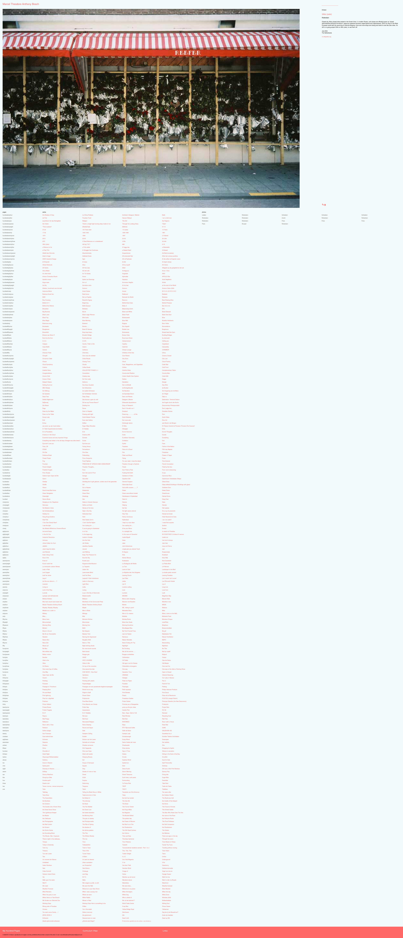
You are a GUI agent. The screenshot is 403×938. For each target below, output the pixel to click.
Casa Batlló (46, 347)
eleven (5, 760)
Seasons (45, 742)
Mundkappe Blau (127, 628)
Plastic (124, 695)
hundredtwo (6, 493)
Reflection (45, 722)
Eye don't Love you (48, 443)
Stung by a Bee (47, 777)
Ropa (123, 725)
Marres (124, 605)
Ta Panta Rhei (126, 783)
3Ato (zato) (327, 14)
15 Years (164, 230)
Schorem (45, 739)
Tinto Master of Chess (168, 842)
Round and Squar (87, 728)
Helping (124, 505)
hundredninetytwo (8, 297)
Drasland (125, 411)
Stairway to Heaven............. (51, 769)
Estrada (84, 438)
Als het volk (85, 271)
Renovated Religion (88, 722)
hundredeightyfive (8, 276)
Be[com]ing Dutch (127, 309)
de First (45, 218)
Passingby (125, 687)
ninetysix (5, 511)
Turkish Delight (126, 854)
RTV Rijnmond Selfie (128, 728)
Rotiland (45, 728)
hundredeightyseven (8, 282)
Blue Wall (125, 320)
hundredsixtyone (7, 320)
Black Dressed (166, 312)
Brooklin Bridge (87, 335)
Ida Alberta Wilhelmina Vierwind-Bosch (54, 528)
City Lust (164, 359)
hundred (5, 499)
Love (123, 590)
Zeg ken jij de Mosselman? (170, 912)
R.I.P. (44, 713)
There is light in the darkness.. (52, 839)
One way (125, 669)
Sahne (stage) (47, 731)
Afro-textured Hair (127, 256)
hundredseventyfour (8, 244)
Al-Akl (124, 262)
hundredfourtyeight (8, 359)
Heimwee (45, 505)
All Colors (165, 265)
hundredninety (7, 291)
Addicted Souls (86, 256)
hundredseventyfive (8, 247)
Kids (123, 555)
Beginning (85, 303)
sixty (4, 616)
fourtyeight (6, 651)
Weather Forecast (48, 889)
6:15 (163, 244)
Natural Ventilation (167, 637)
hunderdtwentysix (8, 423)
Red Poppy (46, 719)
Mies (163, 610)
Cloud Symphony (48, 364)
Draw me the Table (48, 414)
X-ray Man (125, 906)
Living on (45, 587)
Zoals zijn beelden (167, 915)
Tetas (124, 795)
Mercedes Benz (126, 610)
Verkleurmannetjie (167, 868)
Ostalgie (124, 678)
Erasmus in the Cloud (49, 435)
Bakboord (125, 294)
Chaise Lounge (126, 350)
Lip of (164, 584)
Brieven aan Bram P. (49, 335)
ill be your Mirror (127, 528)
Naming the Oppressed (89, 637)
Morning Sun (86, 625)
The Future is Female (168, 807)
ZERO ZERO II (47, 915)
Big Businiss (46, 312)
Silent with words (87, 754)
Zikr (123, 915)
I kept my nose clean (128, 522)
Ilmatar (164, 528)
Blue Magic (46, 320)
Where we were (87, 895)
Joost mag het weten (49, 549)
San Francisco (47, 733)
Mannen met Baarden (128, 602)
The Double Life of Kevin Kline (52, 807)
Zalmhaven (125, 912)
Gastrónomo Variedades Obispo (171, 479)
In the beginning (87, 534)
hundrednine (6, 473)
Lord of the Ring (47, 590)
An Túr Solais (86, 273)
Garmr (44, 479)
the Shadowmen (167, 827)
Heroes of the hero (88, 508)
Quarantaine (86, 710)
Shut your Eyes (87, 751)
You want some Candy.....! (50, 912)
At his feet (125, 285)
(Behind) (124, 227)
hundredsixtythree (8, 315)
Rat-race (84, 716)
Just (163, 549)
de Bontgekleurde (127, 388)
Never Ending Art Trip (128, 643)
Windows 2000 (166, 897)
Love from (165, 590)
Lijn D (124, 584)
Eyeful (124, 443)
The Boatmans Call (168, 798)
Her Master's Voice (48, 508)
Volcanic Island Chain (49, 874)
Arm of (84, 282)
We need (45, 886)
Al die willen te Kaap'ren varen (171, 259)
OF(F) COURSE (87, 660)
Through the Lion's (167, 839)
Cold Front (165, 367)
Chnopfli (45, 356)
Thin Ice (84, 839)
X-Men (84, 906)
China (164, 353)
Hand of (124, 499)
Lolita (84, 587)
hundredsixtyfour (7, 215)
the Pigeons (165, 221)
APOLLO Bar (166, 276)
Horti (83, 517)
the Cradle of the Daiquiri (169, 801)
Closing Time (86, 361)
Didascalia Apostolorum (129, 402)
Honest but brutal (167, 514)
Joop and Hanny (167, 546)
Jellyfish (45, 546)
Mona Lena (46, 619)
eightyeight (6, 534)
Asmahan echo (86, 285)
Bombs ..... (85, 326)
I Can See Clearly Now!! (50, 522)
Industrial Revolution (49, 537)
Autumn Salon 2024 (168, 288)
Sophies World (126, 760)
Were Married (166, 889)
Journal (84, 549)
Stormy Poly (165, 771)
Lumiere (124, 593)
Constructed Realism (128, 373)
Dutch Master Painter (88, 417)
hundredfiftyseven (8, 332)
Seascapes (165, 739)
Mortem (45, 628)
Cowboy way (86, 376)
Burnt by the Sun (48, 338)
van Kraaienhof (86, 865)
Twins (164, 854)
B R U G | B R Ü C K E (169, 291)
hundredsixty (6, 323)
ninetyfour (6, 517)
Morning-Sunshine (127, 625)
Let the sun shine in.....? (50, 581)
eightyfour (6, 546)
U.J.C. (124, 856)
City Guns (125, 359)
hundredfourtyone (8, 379)
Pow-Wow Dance (87, 701)
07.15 (164, 227)
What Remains (47, 892)
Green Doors (166, 490)
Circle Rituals (86, 359)
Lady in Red (46, 569)
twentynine (6, 707)
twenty (5, 733)
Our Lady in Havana (168, 678)
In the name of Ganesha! (129, 534)
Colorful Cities (126, 370)
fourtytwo (5, 669)
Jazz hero (165, 543)
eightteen (5, 739)
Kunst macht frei (47, 564)
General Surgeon (127, 482)
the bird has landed (128, 798)
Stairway (164, 766)
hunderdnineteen (8, 443)
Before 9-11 (46, 303)
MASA (164, 605)
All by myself (126, 265)
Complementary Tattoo (169, 370)
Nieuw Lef (45, 646)
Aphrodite (125, 276)
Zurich (283, 218)
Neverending (166, 643)
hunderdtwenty (7, 440)
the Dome (165, 804)
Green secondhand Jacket (130, 493)
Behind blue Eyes (127, 303)
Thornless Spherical (128, 839)
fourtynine (6, 648)
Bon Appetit (125, 326)
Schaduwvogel (126, 736)
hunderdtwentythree (8, 432)
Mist (83, 616)
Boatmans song (47, 323)
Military (45, 613)
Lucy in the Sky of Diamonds (90, 593)
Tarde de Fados (166, 786)
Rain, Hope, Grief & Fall (129, 713)
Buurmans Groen (127, 338)
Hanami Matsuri (127, 218)
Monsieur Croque (167, 619)
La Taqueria (85, 566)
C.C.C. (45, 341)
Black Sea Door (166, 315)
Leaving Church (126, 575)
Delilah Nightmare (48, 399)
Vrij (43, 877)
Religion (84, 221)
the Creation (46, 804)
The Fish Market (87, 807)
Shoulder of (46, 751)
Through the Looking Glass (130, 224)
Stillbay (45, 771)
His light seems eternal (129, 511)
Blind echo (85, 317)
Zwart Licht (125, 918)
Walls (84, 880)
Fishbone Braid (47, 455)
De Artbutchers (86, 388)
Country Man (166, 373)
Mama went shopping (128, 599)
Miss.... (45, 616)
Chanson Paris (47, 353)
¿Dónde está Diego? (88, 921)
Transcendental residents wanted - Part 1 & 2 (135, 848)
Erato (124, 435)
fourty (4, 675)
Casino (84, 347)
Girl (83, 484)
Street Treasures (127, 774)
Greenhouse (165, 493)
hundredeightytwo (8, 268)
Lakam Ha (85, 569)
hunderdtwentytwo (8, 435)
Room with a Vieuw (168, 722)
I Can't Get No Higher (88, 522)
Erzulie (164, 435)
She (163, 745)
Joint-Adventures (127, 546)
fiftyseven (5, 625)
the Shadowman (127, 827)
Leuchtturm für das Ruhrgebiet (52, 221)
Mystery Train (86, 634)
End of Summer (127, 432)
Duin (163, 414)
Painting (45, 681)
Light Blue (85, 584)
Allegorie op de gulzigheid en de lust (173, 268)
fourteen (5, 751)
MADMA (124, 596)
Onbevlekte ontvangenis (129, 666)
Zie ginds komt (86, 915)
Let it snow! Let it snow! (169, 578)
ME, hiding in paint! (128, 608)
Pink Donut (165, 692)
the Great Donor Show (49, 810)
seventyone (6, 584)
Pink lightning (47, 695)
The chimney (86, 801)
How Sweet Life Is (87, 520)
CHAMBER (165, 350)
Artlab (164, 282)
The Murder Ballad (127, 815)
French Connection (167, 464)
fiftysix (4, 628)
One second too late (88, 669)
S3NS (164, 728)
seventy (5, 587)
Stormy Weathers (48, 774)
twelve (4, 757)
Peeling (164, 687)
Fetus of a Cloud (127, 449)
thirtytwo (5, 698)
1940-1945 (85, 233)
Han (83, 499)
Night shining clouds (88, 646)
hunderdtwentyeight (8, 417)
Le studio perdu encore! (169, 572)
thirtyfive (5, 689)
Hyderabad (125, 520)
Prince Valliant (47, 704)
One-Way (45, 672)
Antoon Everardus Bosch (50, 276)
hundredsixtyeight (8, 227)
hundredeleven (7, 467)
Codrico (45, 367)
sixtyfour (5, 605)
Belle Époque (86, 306)
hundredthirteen (7, 461)
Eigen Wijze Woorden (88, 426)
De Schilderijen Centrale (89, 394)
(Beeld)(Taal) (86, 227)
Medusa (164, 608)
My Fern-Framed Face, (129, 631)
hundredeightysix (8, 279)
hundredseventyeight (9, 256)
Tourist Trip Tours (167, 845)
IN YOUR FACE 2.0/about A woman (173, 534)
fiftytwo (5, 640)
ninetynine (6, 502)
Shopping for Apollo (168, 748)
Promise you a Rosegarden (130, 704)
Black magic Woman (88, 315)
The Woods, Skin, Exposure (51, 836)
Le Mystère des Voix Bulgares (131, 572)
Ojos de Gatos (166, 660)
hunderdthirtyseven (8, 391)
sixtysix (5, 599)
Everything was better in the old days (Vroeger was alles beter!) (61, 440)
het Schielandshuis (48, 511)
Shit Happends (86, 748)
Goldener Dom (166, 487)
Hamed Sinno (166, 496)
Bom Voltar (165, 323)
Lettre (124, 581)
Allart (123, 268)
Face (163, 443)
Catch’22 (125, 347)
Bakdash (164, 294)
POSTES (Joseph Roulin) (169, 698)
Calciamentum (126, 341)
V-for (163, 862)
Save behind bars (48, 736)
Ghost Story (165, 482)
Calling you (165, 341)
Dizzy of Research (127, 405)
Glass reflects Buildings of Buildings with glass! (176, 484)
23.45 (124, 238)
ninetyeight (6, 505)
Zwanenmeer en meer (89, 918)
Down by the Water (48, 411)
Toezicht (124, 845)
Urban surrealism (87, 862)
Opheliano (85, 675)
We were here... (127, 886)
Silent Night (46, 754)
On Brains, (46, 666)
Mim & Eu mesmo (127, 613)
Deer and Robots (127, 397)
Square (84, 766)
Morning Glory (47, 625)
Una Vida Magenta (127, 859)
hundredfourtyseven (8, 361)
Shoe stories (126, 748)
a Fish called (86, 247)
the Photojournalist (88, 821)
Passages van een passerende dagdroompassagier (97, 687)
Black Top (45, 317)
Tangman (85, 786)
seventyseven (7, 566)
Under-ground (166, 859)
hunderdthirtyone (8, 408)
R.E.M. (164, 710)
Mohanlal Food (166, 616)
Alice (83, 265)
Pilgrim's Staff (86, 692)
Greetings (85, 496)
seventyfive (6, 572)
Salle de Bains (126, 731)
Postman (45, 701)
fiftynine (5, 619)
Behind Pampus (167, 303)
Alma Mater (46, 271)
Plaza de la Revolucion (169, 695)
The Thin (85, 833)
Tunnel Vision (86, 854)
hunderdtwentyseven (9, 420)
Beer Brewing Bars (167, 300)
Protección (165, 704)
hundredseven (7, 479)
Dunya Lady (46, 417)
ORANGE (125, 675)
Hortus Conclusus (127, 517)
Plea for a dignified (48, 698)
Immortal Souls (47, 531)
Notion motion (47, 654)
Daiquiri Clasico (47, 382)
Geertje (45, 482)
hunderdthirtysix (7, 394)
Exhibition (125, 440)
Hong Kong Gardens (49, 517)
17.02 (44, 233)
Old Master (165, 663)
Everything (165, 438)
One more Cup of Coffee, (50, 669)
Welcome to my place (128, 889)
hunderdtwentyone (8, 438)
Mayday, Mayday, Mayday (50, 608)
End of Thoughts (167, 432)
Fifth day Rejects (167, 449)
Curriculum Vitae (90, 930)
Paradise (125, 684)
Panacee (45, 684)
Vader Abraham (47, 865)
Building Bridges (167, 335)
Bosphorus (165, 329)
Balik (163, 215)
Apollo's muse (47, 279)
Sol (83, 760)
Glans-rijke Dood (127, 484)
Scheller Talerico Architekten (170, 736)
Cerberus (85, 350)
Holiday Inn (46, 514)
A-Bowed (165, 250)
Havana (124, 502)
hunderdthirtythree (8, 402)
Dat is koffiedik (126, 385)
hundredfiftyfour (7, 341)
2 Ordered (165, 235)
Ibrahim (164, 525)
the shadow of (86, 827)
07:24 (44, 230)
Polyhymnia (85, 698)
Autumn (84, 288)
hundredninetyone (8, 294)
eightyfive (5, 543)
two (4, 786)
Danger (164, 382)
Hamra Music (46, 499)
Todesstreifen (86, 845)
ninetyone (5, 525)
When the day (166, 892)
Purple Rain (165, 707)
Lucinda (45, 593)
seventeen (6, 742)
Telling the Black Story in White (91, 792)
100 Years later (86, 230)
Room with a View (48, 725)
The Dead (125, 804)
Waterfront (165, 883)
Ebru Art (164, 420)
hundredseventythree (9, 241)
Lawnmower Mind (87, 572)
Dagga (164, 379)
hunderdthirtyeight (8, 388)
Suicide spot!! (47, 780)
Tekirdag (45, 792)
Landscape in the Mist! (169, 569)
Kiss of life (46, 558)
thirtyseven (6, 684)
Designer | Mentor (127, 399)
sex (4, 774)
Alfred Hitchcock (47, 265)
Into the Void (86, 540)
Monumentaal (47, 622)
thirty (4, 704)
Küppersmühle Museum (89, 564)
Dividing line (86, 405)
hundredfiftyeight (7, 329)
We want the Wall (87, 886)
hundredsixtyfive (7, 218)
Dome (84, 408)
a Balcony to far (47, 247)
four (4, 780)
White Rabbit (86, 897)
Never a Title (86, 643)
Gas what (85, 479)
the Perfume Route (168, 818)
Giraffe (44, 484)
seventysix (6, 569)
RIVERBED (125, 722)
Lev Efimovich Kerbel (168, 581)
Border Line (125, 329)
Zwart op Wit (166, 918)
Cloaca (45, 361)
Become (124, 300)
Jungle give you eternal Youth (131, 549)
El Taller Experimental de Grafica (52, 429)
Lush (163, 593)
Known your (85, 561)
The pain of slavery (88, 818)
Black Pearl (125, 315)
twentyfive (6, 719)
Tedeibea (165, 789)
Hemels (164, 505)
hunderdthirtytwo (7, 405)
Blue (163, 317)
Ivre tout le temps (167, 540)
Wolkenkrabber (166, 900)
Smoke (124, 757)
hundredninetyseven (8, 312)
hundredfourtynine (8, 356)
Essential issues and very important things (55, 438)
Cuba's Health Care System (130, 376)
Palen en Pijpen (127, 681)
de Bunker (165, 388)
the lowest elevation (88, 813)
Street (84, 774)
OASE (84, 657)
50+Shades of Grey (48, 215)
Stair (123, 766)
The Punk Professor (168, 821)
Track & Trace (86, 848)
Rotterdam (245, 215)
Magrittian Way (166, 596)
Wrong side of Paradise (49, 906)
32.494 (164, 241)
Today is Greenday (48, 845)
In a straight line (127, 531)
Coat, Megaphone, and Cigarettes (132, 364)
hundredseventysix (8, 250)
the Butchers (46, 801)
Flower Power (47, 458)
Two (44, 856)
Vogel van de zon (167, 871)
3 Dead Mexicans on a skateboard (92, 241)
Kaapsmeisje (166, 552)
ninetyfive (5, 514)
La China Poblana (87, 215)
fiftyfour (5, 634)
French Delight (47, 467)
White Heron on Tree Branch (51, 897)
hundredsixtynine (8, 230)
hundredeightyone (8, 265)
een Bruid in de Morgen (169, 423)
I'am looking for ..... (88, 525)
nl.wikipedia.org (326, 37)
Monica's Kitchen (87, 619)
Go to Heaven (86, 487)
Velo (44, 868)
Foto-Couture (166, 461)
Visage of (125, 871)
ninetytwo (5, 522)
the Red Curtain (47, 824)
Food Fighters (86, 461)
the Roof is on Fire (127, 824)
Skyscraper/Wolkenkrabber (50, 757)
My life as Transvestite (49, 634)
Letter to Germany (87, 581)
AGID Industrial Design (49, 259)
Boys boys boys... (87, 332)
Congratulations (47, 373)
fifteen (4, 748)
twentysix (5, 716)
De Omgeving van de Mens (170, 391)
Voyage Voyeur (166, 874)
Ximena (45, 909)
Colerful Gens (47, 370)
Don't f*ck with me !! (128, 408)
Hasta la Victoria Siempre (90, 502)
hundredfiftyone (7, 350)
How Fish (45, 520)
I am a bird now (166, 218)
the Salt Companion (168, 824)
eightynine (6, 531)
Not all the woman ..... (129, 651)
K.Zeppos (125, 552)
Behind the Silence (48, 306)
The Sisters (165, 830)
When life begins (127, 892)
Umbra (164, 856)
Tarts (44, 789)
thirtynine (5, 678)
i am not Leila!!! (167, 520)
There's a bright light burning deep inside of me (96, 224)
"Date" (164, 224)
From (84, 470)
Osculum (85, 678)
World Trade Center (128, 903)
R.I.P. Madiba (86, 713)
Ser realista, (165, 742)
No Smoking (126, 648)
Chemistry (85, 353)
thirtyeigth (6, 681)
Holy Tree (125, 514)
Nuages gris (85, 654)
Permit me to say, (87, 689)
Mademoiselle (86, 596)
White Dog (125, 895)
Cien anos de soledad (88, 356)
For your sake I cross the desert (131, 461)
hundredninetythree (8, 300)
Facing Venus (86, 446)
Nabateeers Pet (166, 634)
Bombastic (46, 326)
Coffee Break (86, 367)
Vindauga (85, 871)
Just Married (46, 552)
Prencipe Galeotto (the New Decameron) (174, 701)
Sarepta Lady (126, 733)
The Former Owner (128, 807)
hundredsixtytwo (7, 317)
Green (124, 490)
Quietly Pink (126, 710)
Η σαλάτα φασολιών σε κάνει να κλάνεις (136, 921)
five (4, 777)
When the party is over (49, 895)
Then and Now (126, 836)
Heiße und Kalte (87, 505)
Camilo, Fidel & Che (88, 344)
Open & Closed (166, 672)
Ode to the (46, 660)
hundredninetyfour (8, 303)
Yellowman (165, 909)
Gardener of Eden (127, 476)
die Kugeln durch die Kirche (170, 402)
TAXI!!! (124, 789)
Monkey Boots (126, 619)
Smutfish (164, 757)
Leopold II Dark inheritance (90, 578)
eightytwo (5, 552)
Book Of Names (87, 329)
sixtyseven (6, 596)
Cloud (124, 361)
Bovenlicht (46, 332)
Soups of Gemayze (88, 763)
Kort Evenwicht (166, 561)
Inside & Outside (87, 537)
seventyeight (6, 564)
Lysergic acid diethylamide (50, 596)
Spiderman (125, 763)
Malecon (84, 599)
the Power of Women (128, 821)
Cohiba (124, 367)
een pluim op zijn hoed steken (51, 426)
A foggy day (125, 247)
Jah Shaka (85, 543)
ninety (4, 528)
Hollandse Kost (86, 514)
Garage (84, 476)
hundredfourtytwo (8, 376)
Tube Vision (165, 851)
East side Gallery (87, 420)
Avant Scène (86, 291)
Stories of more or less (89, 771)
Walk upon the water (49, 880)
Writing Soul (165, 903)
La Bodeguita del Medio (129, 564)
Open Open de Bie (48, 675)
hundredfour (6, 487)
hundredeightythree (8, 271)
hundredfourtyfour (8, 370)
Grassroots (85, 490)
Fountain (45, 464)
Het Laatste (165, 508)
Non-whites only (47, 651)
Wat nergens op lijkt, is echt (90, 883)
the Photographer (48, 821)
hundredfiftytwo (7, 347)
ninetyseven (6, 508)
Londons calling (126, 587)
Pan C (164, 681)
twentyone (6, 731)
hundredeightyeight (8, 285)
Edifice (84, 423)
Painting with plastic (88, 681)
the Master (46, 815)
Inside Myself (126, 537)
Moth (83, 628)
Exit (163, 440)
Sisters (124, 754)
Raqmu (45, 716)
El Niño (124, 426)
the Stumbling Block (49, 833)
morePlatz (165, 622)
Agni (83, 259)
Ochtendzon (125, 657)
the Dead (85, 804)
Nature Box (46, 640)
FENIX (45, 449)
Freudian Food (86, 218)
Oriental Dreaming (167, 675)
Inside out (165, 537)
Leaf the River (86, 575)
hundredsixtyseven (8, 224)
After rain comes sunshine (170, 256)
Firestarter (165, 452)
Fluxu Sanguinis (87, 458)
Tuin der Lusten (47, 854)
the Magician (126, 813)
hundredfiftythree (8, 344)
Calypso (45, 344)
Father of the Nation (168, 446)
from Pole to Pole (127, 470)
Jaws (123, 543)
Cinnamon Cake (47, 359)
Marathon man (166, 602)
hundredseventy (7, 233)
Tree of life (85, 851)
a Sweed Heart (126, 250)
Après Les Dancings (88, 279)
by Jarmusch (166, 338)
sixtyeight (5, 593)
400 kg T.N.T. (86, 244)
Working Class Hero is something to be (94, 903)
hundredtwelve (7, 464)
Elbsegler (125, 429)
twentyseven (6, 713)
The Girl (124, 221)
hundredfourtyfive (8, 367)
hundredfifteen (7, 455)
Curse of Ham (47, 379)
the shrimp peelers (87, 830)
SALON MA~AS (167, 731)
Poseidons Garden (127, 698)
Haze (163, 502)
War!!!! (44, 883)
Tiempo (45, 842)
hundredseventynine (8, 259)
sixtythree (5, 608)
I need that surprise (168, 522)
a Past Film (46, 250)
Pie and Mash (47, 692)
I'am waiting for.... (127, 525)
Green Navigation (48, 493)
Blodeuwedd (126, 317)
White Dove (165, 895)
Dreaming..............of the (129, 414)
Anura (84, 276)
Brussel (244, 224)
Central (45, 350)
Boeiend (84, 323)
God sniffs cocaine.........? (130, 487)
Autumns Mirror (47, 291)
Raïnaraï (164, 713)
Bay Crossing (46, 300)
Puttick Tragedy (47, 710)
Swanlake (165, 780)
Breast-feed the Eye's (168, 332)
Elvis (163, 429)
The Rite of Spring (87, 824)
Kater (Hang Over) (48, 555)
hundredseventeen (8, 449)
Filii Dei (45, 452)
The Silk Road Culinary (129, 830)
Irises (123, 540)
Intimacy (45, 540)
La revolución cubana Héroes (51, 566)
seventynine (6, 561)
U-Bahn (84, 856)
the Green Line (86, 810)
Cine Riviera (126, 356)
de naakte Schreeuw (88, 391)
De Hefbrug (46, 391)
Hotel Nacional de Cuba (169, 517)
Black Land (46, 315)
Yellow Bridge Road (128, 909)
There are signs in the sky (169, 836)
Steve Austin (126, 769)
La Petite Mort (166, 564)
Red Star (125, 719)
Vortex (124, 874)
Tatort (84, 789)
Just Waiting (86, 552)
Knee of (45, 561)
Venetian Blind (126, 868)
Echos (44, 423)
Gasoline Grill (126, 479)
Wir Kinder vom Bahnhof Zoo (51, 900)
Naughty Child (86, 640)
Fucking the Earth (127, 473)
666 (123, 244)
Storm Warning (126, 771)
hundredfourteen (7, 458)
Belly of (124, 306)
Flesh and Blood (127, 455)
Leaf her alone (47, 575)
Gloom (44, 487)
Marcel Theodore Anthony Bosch (21, 4)
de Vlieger (165, 394)
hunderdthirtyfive (7, 397)
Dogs (44, 408)
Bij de (84, 312)
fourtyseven (6, 654)
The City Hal (126, 801)
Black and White (127, 312)
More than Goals (127, 622)
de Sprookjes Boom (128, 394)
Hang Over (165, 499)
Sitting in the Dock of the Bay (171, 754)
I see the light (47, 525)
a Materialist (165, 247)
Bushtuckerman (87, 338)
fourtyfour (5, 663)
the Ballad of (86, 798)
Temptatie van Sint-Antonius (130, 792)
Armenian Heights (127, 282)
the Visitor (46, 224)
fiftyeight (5, 622)
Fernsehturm (86, 449)
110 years (125, 230)
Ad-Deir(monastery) (168, 253)
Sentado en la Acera (88, 742)
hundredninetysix (8, 309)
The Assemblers (47, 798)
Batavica (164, 297)
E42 (44, 420)
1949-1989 (125, 233)
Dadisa (124, 379)
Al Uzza (84, 262)
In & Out (85, 531)
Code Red (165, 364)
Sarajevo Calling (87, 733)
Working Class (47, 903)
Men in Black (86, 610)
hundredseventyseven (9, 253)
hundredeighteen (8, 446)
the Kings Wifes (127, 810)
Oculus (164, 657)
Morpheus (165, 625)
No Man (45, 648)
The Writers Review (88, 836)
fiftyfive (5, 631)
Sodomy (45, 760)
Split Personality (167, 763)
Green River (86, 493)
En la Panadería (47, 432)
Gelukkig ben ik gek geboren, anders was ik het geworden (99, 482)
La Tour (124, 566)
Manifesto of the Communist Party (92, 602)
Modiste (124, 616)
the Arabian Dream (167, 795)
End (83, 432)
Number (45, 657)
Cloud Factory (166, 361)
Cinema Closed (166, 356)
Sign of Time (126, 751)
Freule (124, 467)
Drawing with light (87, 414)
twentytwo (6, 728)
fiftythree (5, 637)
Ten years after (166, 792)
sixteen (5, 745)
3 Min (124, 241)
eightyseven (6, 537)
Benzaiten (45, 309)
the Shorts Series (48, 830)
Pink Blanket (126, 692)
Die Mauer (46, 405)
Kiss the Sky (86, 558)
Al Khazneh (46, 262)
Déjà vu (164, 397)
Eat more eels (126, 420)
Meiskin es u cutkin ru (49, 610)
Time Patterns (126, 842)
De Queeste (46, 394)
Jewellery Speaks (87, 546)
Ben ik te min (166, 306)
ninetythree (6, 520)
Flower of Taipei (167, 455)
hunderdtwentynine (8, 414)
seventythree (6, 578)
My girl (164, 631)
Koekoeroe (125, 561)
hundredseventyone (8, 235)
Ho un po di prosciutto (168, 511)
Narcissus (125, 637)
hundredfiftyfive (7, 338)
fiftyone (5, 643)
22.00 (84, 238)
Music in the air (47, 631)
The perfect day (127, 818)
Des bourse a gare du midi (90, 399)
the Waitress (165, 833)
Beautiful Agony (87, 300)
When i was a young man (89, 892)
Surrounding (126, 780)
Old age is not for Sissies (129, 663)
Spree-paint (46, 766)
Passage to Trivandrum (49, 687)
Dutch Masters (126, 417)
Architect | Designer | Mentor (130, 215)
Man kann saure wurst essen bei (52, 602)
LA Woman (165, 566)
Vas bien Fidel (126, 865)
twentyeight (6, 710)
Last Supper (46, 572)
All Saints (45, 268)
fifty (4, 646)
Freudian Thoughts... (88, 467)
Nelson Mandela (127, 640)
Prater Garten (126, 701)
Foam (164, 458)
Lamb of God (126, 569)
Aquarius (125, 279)
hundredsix (6, 482)
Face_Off (45, 446)
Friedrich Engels (47, 470)
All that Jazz (86, 268)
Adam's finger (47, 256)
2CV (44, 241)
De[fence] (45, 402)
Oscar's (45, 678)
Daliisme (85, 382)
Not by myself (166, 651)
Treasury (45, 851)
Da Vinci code (86, 379)
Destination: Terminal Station (171, 399)
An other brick (47, 273)
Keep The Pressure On (89, 555)
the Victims (125, 833)
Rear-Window (126, 716)
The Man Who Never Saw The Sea (172, 813)
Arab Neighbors (166, 279)
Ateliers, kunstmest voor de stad (52, 288)
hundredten (6, 470)
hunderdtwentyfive (8, 426)
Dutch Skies (165, 417)
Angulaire (125, 273)
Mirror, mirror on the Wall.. (170, 613)
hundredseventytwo (8, 238)
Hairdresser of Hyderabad (129, 496)
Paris (283, 221)
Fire (123, 452)
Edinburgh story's (127, 423)
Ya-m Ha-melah (87, 909)
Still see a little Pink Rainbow (171, 769)
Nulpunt (164, 654)
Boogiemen (46, 329)
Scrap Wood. (126, 739)
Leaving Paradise (167, 575)
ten (4, 763)
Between (85, 309)
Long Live (165, 587)
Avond (124, 291)
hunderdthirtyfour (8, 399)
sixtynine (5, 590)
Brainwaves (125, 332)
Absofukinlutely (86, 253)
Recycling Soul (166, 716)
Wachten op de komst (128, 877)
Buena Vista (126, 335)
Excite (84, 440)
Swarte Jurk (46, 783)
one (4, 789)
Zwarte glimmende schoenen (51, 921)
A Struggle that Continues (90, 250)
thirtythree (6, 695)
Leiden (204, 215)
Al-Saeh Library (166, 262)
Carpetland (165, 344)
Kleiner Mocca (126, 558)
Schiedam (285, 215)
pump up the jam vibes (129, 707)
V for (123, 862)
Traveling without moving (169, 848)
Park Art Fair (166, 684)
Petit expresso (126, 689)
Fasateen (125, 446)
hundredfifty (6, 353)
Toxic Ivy (45, 848)
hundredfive (6, 484)
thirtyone (5, 701)
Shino (44, 748)
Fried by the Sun (167, 467)
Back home (85, 294)
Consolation (85, 373)
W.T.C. (84, 877)
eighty (4, 558)
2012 (44, 238)
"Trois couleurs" (47, 227)
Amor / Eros (165, 271)
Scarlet (84, 736)
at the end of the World (169, 285)
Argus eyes (46, 282)
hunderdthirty (6, 411)
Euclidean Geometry (128, 438)
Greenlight (46, 496)
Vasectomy (165, 865)
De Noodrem (126, 391)
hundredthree (6, 490)
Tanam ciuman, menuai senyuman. (53, 786)
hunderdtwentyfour (8, 429)
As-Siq (44, 285)
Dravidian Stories (167, 411)
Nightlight (125, 646)
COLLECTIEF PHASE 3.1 (90, 370)
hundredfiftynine (7, 326)
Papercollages (86, 684)
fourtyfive (5, 660)
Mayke (84, 608)
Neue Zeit (45, 643)
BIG (163, 309)
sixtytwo (5, 610)
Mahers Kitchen (47, 599)
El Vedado (85, 429)
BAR (44, 297)
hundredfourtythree (8, 373)
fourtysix (5, 657)
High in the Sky (87, 511)
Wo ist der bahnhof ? (128, 900)
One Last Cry (166, 666)
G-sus (164, 473)
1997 (123, 235)
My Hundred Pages (11, 930)
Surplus (84, 780)
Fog (44, 461)
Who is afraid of (127, 897)
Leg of (44, 578)
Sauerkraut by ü (167, 733)
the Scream (46, 827)
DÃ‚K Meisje (46, 388)
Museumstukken (167, 628)
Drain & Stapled (87, 411)
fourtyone (5, 672)
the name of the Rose (168, 815)
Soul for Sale (166, 760)
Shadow (45, 745)
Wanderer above (127, 880)
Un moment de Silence (49, 859)
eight (4, 769)
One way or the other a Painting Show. (173, 669)
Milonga (84, 613)
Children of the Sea (128, 353)
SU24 (84, 777)
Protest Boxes (47, 707)
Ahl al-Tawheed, (127, 259)
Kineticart (165, 555)
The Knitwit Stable (167, 810)
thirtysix (5, 687)
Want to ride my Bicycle (169, 880)
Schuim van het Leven (89, 739)
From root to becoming (169, 470)
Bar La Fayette (86, 297)
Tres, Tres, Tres (126, 851)
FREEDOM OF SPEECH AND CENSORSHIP (96, 464)
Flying (124, 458)
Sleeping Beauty (87, 757)
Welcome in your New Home (90, 889)
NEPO (164, 640)
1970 (44, 235)
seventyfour (6, 575)
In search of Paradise (168, 531)
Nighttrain (165, 646)
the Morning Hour (87, 815)
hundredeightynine (8, 288)
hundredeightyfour (8, 273)
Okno (44, 663)
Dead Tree (46, 397)
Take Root (165, 783)
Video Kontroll (47, 871)
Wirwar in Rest (86, 900)
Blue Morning (86, 320)
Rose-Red (165, 725)
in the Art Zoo (47, 534)
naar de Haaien (126, 634)
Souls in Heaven (47, 763)
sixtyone (5, 613)
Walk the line (166, 877)
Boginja (124, 323)
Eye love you (86, 443)
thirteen (5, 754)
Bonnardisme (166, 326)
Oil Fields (125, 660)
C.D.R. (84, 341)
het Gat (124, 508)
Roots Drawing (86, 725)
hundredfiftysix (7, 335)
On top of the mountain (89, 666)
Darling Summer (47, 385)
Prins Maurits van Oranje (89, 704)
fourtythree (6, 666)
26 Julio (164, 238)
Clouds (84, 364)
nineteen (5, 736)
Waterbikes (125, 883)
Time (83, 842)
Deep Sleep (85, 397)
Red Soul (85, 719)
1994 (83, 235)
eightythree (6, 549)
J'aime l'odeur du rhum (49, 543)
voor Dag (85, 874)
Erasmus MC (86, 435)
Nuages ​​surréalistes (128, 654)
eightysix (5, 540)
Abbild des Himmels (48, 253)
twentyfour (6, 722)
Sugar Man (165, 777)
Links (165, 930)
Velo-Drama (85, 868)
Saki (83, 731)
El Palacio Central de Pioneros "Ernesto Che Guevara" (178, 426)
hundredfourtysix (7, 364)
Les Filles (125, 578)
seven (4, 771)
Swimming (85, 783)
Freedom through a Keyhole (130, 464)
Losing (84, 590)
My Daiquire (86, 631)
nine (4, 766)
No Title (164, 648)
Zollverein (45, 918)
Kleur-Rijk (165, 558)
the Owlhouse (47, 818)
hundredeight (6, 476)
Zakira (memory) (87, 912)
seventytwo (6, 581)
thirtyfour (5, 692)
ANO (163, 273)
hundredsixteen (7, 452)
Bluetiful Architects (167, 320)
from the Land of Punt (89, 473)
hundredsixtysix (7, 221)
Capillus (124, 344)
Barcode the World (127, 297)
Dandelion (125, 382)
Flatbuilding (85, 455)
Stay (83, 769)
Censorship (165, 347)
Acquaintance (126, 253)
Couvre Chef (46, 376)
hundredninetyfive (8, 306)
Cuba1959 (165, 376)
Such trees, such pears (129, 777)
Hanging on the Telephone (50, 502)
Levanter (45, 584)
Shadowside (126, 745)
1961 (163, 233)
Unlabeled (45, 862)
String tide (165, 774)
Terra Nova (46, 795)
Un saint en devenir (88, 859)
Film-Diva (85, 452)
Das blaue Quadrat (88, 385)
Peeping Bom (47, 689)
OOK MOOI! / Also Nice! (89, 672)
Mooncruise (85, 622)
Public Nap (85, 707)
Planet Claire (86, 695)
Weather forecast (167, 886)
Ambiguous (125, 271)
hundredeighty (7, 262)
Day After (165, 385)
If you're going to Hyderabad (90, 528)
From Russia (46, 473)
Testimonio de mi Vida (89, 795)
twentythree (6, 725)
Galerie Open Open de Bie (50, 476)
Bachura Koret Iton (48, 294)
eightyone (5, 555)
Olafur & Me (86, 663)
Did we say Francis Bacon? (90, 402)
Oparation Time (127, 672)
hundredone (6, 496)
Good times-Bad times (49, 490)
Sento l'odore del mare (129, 742)
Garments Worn (167, 476)
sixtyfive (5, 602)
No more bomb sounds (89, 648)
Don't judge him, (167, 408)
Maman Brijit (166, 599)
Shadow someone (87, 745)
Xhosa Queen (166, 906)
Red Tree (165, 719)
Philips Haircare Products (169, 689)
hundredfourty (7, 382)
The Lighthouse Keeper (49, 813)
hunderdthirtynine (8, 385)
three (4, 783)
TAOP (124, 786)
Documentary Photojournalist (170, 405)
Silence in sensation (168, 751)
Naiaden (45, 637)
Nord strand (85, 651)
